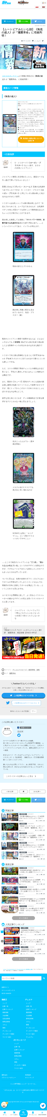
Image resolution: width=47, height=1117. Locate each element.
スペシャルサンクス (8, 990)
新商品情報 (6, 1021)
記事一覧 (5, 1006)
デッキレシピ (7, 1031)
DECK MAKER (6, 993)
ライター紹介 (7, 1037)
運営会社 (5, 1075)
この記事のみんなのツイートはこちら (26, 703)
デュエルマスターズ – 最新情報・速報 (26, 670)
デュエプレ (29, 1037)
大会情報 (5, 1015)
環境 (4, 1028)
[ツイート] (38, 21)
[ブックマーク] (9, 21)
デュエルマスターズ (11, 969)
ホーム (4, 969)
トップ (5, 1003)
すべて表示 (23, 918)
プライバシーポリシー (9, 1077)
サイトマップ (29, 1077)
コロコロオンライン (10, 76)
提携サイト (5, 987)
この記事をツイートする (24, 695)
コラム (5, 1025)
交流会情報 (6, 1018)
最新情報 (5, 1012)
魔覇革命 (12, 673)
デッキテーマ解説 (8, 1034)
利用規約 (28, 1075)
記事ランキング (8, 1009)
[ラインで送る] (23, 21)
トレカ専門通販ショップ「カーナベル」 (23, 1084)
